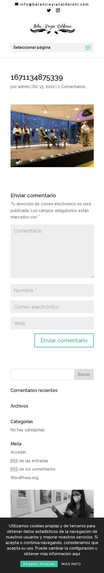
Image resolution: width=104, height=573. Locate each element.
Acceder (18, 452)
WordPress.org (24, 478)
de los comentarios (33, 469)
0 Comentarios (71, 86)
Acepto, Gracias (39, 564)
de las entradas (29, 461)
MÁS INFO (71, 564)
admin (23, 86)
